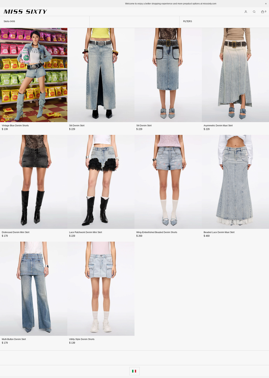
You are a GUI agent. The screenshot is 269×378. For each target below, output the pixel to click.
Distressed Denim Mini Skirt (15, 232)
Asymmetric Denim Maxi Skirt (218, 125)
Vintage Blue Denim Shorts (15, 125)
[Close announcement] (266, 3)
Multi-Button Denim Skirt (14, 339)
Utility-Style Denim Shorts (81, 339)
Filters (187, 21)
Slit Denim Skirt (76, 125)
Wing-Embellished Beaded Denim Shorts (156, 232)
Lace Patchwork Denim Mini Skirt (85, 232)
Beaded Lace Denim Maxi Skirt (219, 232)
